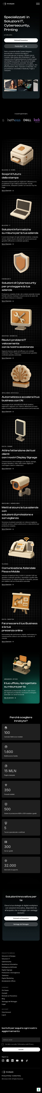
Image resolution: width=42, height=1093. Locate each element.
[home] (10, 3)
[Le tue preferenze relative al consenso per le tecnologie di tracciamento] (38, 1089)
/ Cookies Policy (16, 1075)
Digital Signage (7, 970)
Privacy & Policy (6, 1075)
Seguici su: (5, 1057)
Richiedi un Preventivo (9, 996)
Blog (3, 998)
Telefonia (5, 975)
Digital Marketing (7, 978)
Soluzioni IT (6, 959)
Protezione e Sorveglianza (11, 972)
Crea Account (6, 1012)
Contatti (4, 993)
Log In (4, 1015)
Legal (4, 1004)
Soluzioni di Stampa (8, 956)
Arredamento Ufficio (8, 981)
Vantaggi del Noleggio (9, 1001)
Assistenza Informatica (9, 964)
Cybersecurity (6, 961)
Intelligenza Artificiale (9, 967)
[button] (38, 4)
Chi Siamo (5, 990)
